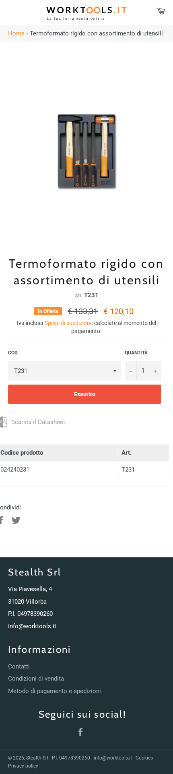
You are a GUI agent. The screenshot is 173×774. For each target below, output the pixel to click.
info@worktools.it (32, 626)
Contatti (19, 666)
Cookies (144, 758)
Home (16, 33)
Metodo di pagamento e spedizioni (54, 691)
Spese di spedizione (69, 323)
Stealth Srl (37, 758)
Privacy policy (23, 766)
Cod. (13, 353)
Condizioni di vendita (36, 678)
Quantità (136, 353)
